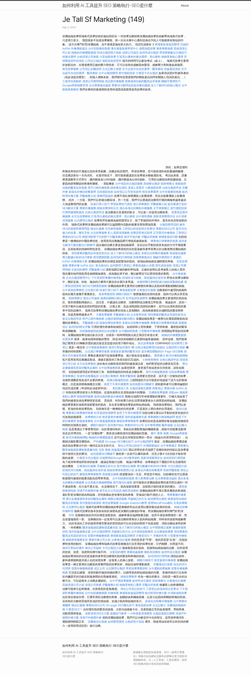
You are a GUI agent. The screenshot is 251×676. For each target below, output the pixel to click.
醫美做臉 (167, 425)
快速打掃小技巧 (100, 204)
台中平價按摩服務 (121, 580)
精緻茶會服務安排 (77, 539)
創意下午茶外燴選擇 (116, 384)
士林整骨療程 (150, 359)
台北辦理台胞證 (83, 220)
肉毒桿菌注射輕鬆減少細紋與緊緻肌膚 (160, 282)
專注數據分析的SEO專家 (77, 257)
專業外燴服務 (88, 208)
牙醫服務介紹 (88, 196)
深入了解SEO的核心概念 (166, 85)
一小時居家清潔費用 (139, 613)
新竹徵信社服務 (126, 466)
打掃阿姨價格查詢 (73, 212)
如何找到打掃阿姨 (121, 257)
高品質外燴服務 (114, 81)
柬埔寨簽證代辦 (168, 236)
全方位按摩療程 (80, 216)
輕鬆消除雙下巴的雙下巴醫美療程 (102, 236)
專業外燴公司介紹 (99, 539)
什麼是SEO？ (144, 535)
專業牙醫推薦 (128, 376)
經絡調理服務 (85, 396)
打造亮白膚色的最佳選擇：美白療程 (139, 56)
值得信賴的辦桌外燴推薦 (109, 396)
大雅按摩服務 (104, 314)
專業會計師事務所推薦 (164, 241)
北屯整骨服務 (113, 228)
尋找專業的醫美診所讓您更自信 (90, 253)
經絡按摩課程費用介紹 (121, 470)
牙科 (71, 515)
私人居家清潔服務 (119, 232)
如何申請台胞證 (149, 52)
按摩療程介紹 (93, 417)
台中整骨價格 (144, 216)
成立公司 (99, 568)
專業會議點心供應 (144, 265)
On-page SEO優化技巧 (119, 441)
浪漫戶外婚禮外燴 (88, 490)
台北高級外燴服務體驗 (99, 482)
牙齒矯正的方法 (106, 466)
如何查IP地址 (116, 425)
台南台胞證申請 (171, 187)
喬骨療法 (159, 355)
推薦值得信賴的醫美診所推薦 (143, 81)
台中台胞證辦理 (108, 73)
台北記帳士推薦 (111, 69)
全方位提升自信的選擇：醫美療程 (142, 69)
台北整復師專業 (163, 531)
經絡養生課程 (119, 187)
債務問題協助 (105, 196)
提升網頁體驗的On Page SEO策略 (162, 351)
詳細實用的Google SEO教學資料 (120, 458)
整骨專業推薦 (164, 48)
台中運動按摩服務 (160, 568)
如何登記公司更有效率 (127, 191)
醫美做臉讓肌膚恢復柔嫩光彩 (80, 449)
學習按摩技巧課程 (121, 204)
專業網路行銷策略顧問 (161, 417)
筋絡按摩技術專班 (111, 322)
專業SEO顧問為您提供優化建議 (131, 85)
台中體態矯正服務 (161, 527)
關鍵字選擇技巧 (170, 81)
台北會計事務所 (109, 376)
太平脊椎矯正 (161, 208)
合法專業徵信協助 (100, 85)
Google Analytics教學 (133, 503)
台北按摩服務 (99, 232)
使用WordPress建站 (160, 503)
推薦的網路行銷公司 (112, 298)
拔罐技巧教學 (118, 613)
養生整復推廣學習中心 (124, 48)
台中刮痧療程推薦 (99, 48)
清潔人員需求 (136, 187)
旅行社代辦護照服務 (94, 286)
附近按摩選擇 (150, 191)
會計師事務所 (141, 204)
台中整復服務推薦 (105, 421)
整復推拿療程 (85, 421)
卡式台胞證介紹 (177, 466)
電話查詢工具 (120, 388)
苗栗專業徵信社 (142, 257)
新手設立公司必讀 (110, 490)
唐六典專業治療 (144, 478)
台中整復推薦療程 (97, 347)
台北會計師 (92, 290)
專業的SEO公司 (165, 228)
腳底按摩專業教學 (128, 421)
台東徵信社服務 (146, 290)
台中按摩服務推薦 (110, 367)
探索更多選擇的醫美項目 (125, 351)
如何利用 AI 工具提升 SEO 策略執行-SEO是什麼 (107, 5)
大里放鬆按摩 (108, 56)
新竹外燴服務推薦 (157, 372)
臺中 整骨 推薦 (160, 433)
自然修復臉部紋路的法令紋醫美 (99, 331)
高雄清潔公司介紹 (73, 584)
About (185, 5)
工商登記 (181, 232)
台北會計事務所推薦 (97, 351)
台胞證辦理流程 (169, 224)
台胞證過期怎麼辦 (140, 388)
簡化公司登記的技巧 (130, 445)
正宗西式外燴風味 (164, 232)
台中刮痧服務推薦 (96, 593)
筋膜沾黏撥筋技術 (118, 380)
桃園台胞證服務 (117, 498)
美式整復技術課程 (91, 503)
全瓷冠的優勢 (79, 269)
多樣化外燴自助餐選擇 (83, 191)
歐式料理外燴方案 (156, 593)
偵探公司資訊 (130, 52)
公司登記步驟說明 (90, 69)
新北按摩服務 (146, 343)
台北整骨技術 (138, 314)
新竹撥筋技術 (127, 73)
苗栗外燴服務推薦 (99, 535)
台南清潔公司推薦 (88, 56)
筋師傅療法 (167, 183)
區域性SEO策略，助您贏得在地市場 (144, 277)
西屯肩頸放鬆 (164, 265)
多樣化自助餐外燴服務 (155, 253)
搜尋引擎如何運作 (119, 347)
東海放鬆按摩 (128, 290)
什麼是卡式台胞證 (147, 73)
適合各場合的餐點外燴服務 (136, 208)
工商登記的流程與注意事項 (138, 228)
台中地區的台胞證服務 (129, 183)
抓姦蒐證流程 (172, 69)
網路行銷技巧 (124, 294)
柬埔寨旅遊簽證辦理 (167, 44)
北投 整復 (104, 449)
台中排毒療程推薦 (170, 191)
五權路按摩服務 (159, 392)
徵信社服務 (97, 228)
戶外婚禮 (98, 441)
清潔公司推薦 (93, 584)
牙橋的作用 (160, 535)
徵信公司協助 (91, 298)
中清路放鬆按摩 (177, 593)
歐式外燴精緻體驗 (177, 355)
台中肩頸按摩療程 (73, 290)
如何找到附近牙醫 (79, 327)
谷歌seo (174, 392)
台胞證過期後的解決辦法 (120, 318)
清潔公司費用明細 (93, 81)
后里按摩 (67, 339)
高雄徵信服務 (178, 253)
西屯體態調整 (101, 257)
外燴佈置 (113, 593)
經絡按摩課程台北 (108, 208)
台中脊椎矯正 (169, 445)
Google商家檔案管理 (75, 85)
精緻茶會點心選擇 (172, 56)
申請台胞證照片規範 (109, 52)
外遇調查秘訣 (151, 445)
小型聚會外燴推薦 (150, 331)
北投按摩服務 (177, 372)
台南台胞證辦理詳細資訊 (150, 347)
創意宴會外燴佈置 (113, 417)
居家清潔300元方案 (97, 613)
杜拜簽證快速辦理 (137, 298)
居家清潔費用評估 (164, 216)
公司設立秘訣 (93, 60)
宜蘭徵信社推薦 (162, 564)
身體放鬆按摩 (147, 48)
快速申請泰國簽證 (88, 376)
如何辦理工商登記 (121, 265)
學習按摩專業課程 (137, 568)
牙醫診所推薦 (149, 236)
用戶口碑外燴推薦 (99, 187)
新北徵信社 (102, 265)
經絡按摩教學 (129, 576)
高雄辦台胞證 (151, 183)
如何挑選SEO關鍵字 (142, 384)
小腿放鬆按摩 (153, 187)
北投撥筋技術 (105, 191)
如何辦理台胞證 (157, 498)
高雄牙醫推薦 (171, 470)
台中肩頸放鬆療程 (142, 531)
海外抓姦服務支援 (136, 417)
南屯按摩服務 (71, 69)
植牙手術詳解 (132, 236)
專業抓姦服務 (135, 552)
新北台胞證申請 (71, 318)
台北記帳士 (159, 605)
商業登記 (157, 388)
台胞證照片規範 (175, 347)
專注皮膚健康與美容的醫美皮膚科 (86, 498)
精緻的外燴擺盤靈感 (83, 52)
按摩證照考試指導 (141, 232)
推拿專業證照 (107, 294)
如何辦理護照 (116, 621)
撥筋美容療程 (130, 490)
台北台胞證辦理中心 (78, 277)
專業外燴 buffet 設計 (82, 265)
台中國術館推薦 (129, 331)
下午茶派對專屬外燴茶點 (106, 277)
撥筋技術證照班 (112, 60)
